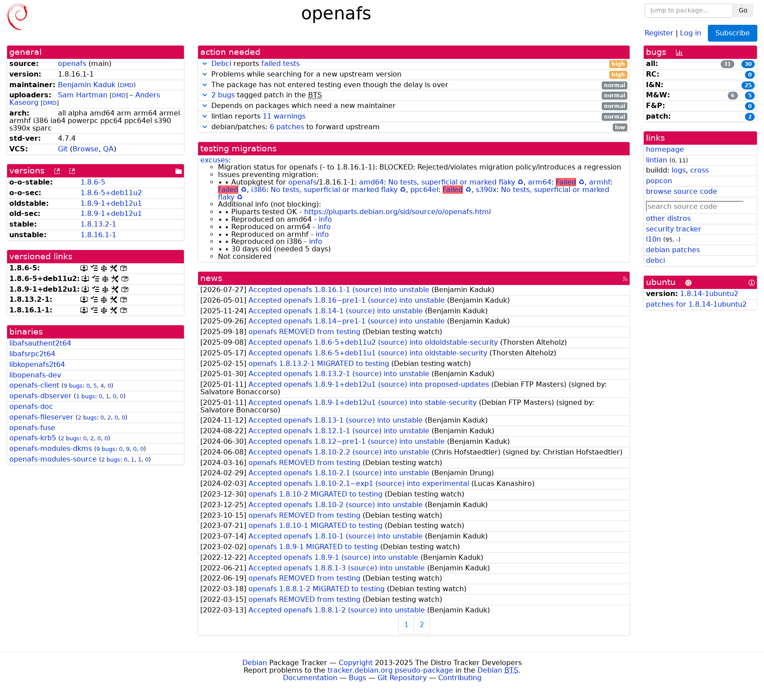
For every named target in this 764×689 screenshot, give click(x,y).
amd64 (371, 182)
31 (727, 64)
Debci (221, 63)
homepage (665, 149)
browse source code (681, 191)
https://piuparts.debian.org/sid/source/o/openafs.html (397, 212)
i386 (258, 189)
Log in (690, 32)
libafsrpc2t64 (32, 354)
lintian (656, 160)
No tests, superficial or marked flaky (451, 182)
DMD (127, 85)
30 (748, 64)
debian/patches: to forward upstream (417, 127)
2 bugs (87, 417)
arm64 (539, 182)
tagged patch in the (418, 95)
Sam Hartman (82, 95)
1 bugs (85, 396)
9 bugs (73, 385)
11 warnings (284, 116)
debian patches (673, 250)
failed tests (280, 63)
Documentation (310, 678)
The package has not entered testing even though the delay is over (417, 85)
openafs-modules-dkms (50, 448)
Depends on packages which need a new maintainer (417, 106)
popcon (659, 181)
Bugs (357, 678)
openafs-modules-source (53, 459)
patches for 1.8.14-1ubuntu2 (696, 304)
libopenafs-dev (35, 375)
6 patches (287, 127)
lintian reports (417, 116)
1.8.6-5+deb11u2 (111, 193)
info (325, 219)
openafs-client (34, 385)
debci (655, 260)
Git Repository (402, 678)
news (211, 278)
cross (699, 170)
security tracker (673, 229)
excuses (214, 160)
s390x (486, 189)
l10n (653, 239)
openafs (72, 63)
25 (748, 85)
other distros (668, 218)
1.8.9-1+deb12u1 (111, 203)
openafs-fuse (32, 427)
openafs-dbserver (40, 396)
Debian (254, 662)
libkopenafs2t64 (37, 364)
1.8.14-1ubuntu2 (709, 293)
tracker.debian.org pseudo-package (390, 670)
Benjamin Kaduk (86, 85)
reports (418, 64)
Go (743, 10)
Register (659, 32)
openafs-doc (31, 406)
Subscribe (732, 33)
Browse (86, 149)
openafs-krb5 (32, 438)
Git (63, 149)
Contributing (459, 678)
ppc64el (424, 189)
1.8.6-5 (92, 182)
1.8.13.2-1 (98, 224)
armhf (599, 182)
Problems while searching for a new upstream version (417, 74)
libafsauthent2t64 (40, 343)
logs (679, 170)
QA (108, 149)
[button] (204, 63)
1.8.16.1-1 (98, 235)
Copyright (356, 662)
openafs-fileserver (41, 417)
